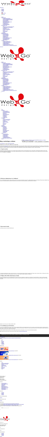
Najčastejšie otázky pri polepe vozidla (13, 355)
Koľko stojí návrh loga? (11, 350)
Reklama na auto (6, 21)
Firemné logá (5, 36)
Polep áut (4, 120)
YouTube (3, 394)
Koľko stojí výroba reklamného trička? (13, 359)
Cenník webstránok (6, 42)
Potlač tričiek (5, 20)
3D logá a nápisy (6, 35)
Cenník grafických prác (6, 134)
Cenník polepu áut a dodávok (8, 44)
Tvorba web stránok (6, 18)
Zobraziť (1, 397)
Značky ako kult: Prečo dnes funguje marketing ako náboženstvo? (11, 403)
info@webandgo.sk (1, 7)
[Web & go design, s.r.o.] (15, 60)
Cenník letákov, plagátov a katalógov (10, 45)
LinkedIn (3, 393)
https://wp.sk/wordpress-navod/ (23, 331)
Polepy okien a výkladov (6, 114)
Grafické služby (5, 116)
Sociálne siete (4, 123)
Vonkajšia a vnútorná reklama (8, 26)
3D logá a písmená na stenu (7, 19)
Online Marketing (6, 73)
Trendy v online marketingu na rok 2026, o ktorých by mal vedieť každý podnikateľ (13, 404)
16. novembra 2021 (2, 143)
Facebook (3, 392)
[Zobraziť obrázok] (24, 165)
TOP (3, 118)
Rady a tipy (5, 31)
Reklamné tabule (6, 22)
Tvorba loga (5, 23)
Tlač (4, 30)
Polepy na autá (5, 129)
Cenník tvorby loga (6, 41)
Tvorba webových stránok (8, 27)
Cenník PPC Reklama (5, 136)
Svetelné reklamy (6, 24)
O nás (4, 32)
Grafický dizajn (6, 34)
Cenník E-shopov (6, 43)
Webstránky (4, 132)
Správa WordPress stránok (6, 111)
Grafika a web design (6, 29)
